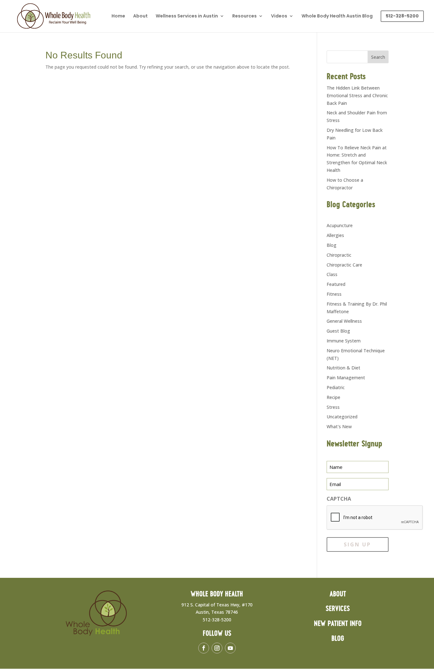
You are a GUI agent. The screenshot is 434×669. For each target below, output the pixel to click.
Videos (279, 16)
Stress (333, 407)
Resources (244, 16)
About (140, 16)
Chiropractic (339, 255)
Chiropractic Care (344, 265)
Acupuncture (340, 225)
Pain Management (346, 378)
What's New (339, 426)
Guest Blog (338, 331)
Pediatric (336, 387)
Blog (331, 245)
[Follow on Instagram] (217, 648)
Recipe (333, 397)
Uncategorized (342, 417)
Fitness (334, 294)
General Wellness (344, 321)
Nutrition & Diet (343, 368)
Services (338, 608)
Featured (336, 284)
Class (332, 274)
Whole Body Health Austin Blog (337, 16)
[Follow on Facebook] (203, 648)
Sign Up (357, 544)
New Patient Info (338, 623)
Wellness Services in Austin (187, 16)
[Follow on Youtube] (230, 648)
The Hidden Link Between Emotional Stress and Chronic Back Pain (357, 95)
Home (118, 16)
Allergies (335, 235)
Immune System (344, 341)
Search (378, 57)
